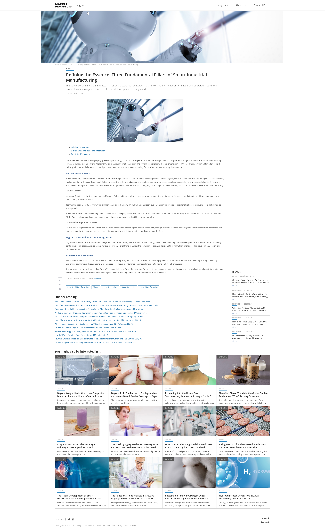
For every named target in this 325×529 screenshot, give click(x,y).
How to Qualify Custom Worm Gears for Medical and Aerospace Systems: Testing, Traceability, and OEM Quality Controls (250, 295)
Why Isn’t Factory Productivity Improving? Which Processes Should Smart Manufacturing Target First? (99, 316)
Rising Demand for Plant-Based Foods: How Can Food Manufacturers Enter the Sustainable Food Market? (242, 446)
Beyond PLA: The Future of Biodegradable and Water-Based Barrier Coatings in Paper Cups (134, 395)
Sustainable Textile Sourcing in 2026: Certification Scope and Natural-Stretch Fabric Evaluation (186, 497)
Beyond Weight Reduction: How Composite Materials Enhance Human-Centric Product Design (80, 395)
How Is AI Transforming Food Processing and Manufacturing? (81, 335)
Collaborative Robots (80, 147)
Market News (238, 276)
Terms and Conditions (105, 525)
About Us (241, 5)
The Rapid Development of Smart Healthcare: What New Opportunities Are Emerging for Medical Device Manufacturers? (79, 497)
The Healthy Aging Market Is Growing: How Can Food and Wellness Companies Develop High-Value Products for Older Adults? (135, 446)
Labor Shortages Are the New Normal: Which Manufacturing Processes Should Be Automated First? (98, 320)
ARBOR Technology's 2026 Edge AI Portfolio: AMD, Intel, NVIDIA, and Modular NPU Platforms (95, 331)
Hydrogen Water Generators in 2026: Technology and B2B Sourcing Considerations (239, 497)
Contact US (259, 5)
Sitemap (135, 525)
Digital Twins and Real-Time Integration (88, 150)
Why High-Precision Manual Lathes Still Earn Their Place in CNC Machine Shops (249, 309)
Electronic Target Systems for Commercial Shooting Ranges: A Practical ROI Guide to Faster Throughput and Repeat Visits (250, 281)
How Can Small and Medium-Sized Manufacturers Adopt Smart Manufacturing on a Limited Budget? (98, 338)
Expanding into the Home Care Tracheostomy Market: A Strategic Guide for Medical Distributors (189, 395)
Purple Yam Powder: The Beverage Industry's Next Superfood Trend (76, 446)
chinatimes (97, 279)
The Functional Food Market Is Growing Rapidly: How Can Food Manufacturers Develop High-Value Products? (132, 497)
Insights (80, 5)
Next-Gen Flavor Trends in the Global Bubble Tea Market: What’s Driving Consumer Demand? (243, 395)
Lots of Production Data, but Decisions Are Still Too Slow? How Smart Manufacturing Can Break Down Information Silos (107, 305)
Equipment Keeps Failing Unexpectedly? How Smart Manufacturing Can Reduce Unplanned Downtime (99, 309)
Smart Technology (110, 287)
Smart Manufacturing (149, 287)
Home (57, 65)
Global (95, 287)
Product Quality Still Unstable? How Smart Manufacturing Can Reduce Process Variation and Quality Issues (101, 313)
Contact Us (265, 522)
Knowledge (237, 290)
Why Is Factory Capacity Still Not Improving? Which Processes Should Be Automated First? (94, 324)
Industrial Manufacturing (78, 287)
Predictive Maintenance (81, 154)
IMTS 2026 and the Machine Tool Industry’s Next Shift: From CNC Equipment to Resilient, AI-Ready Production (102, 301)
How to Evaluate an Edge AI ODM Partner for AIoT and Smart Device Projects (88, 327)
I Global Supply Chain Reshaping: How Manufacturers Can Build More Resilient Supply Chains (95, 342)
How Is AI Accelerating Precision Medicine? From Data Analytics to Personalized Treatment (188, 446)
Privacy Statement (123, 525)
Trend (72, 65)
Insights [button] (221, 5)
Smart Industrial (128, 287)
